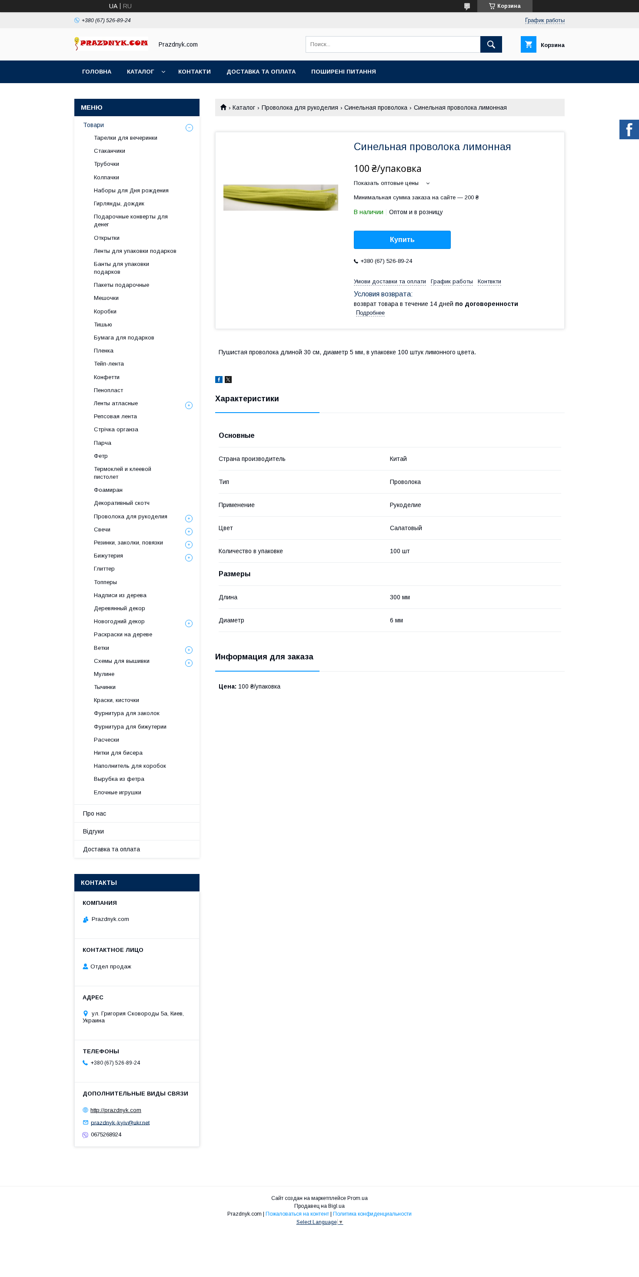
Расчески (106, 739)
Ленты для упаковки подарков (135, 251)
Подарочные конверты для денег (131, 220)
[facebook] (219, 380)
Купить (402, 239)
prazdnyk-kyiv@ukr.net (120, 1122)
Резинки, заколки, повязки (128, 542)
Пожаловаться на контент (297, 1214)
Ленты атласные (116, 403)
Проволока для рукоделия (300, 107)
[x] (228, 380)
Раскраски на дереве (123, 634)
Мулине (104, 674)
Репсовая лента (115, 416)
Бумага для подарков (124, 337)
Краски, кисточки (116, 700)
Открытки (107, 238)
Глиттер (104, 568)
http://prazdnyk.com (115, 1110)
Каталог (140, 71)
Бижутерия (108, 555)
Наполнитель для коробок (130, 766)
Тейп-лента (109, 363)
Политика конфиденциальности (372, 1214)
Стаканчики (109, 151)
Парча (102, 443)
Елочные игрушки (117, 792)
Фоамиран (108, 490)
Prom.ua (357, 1198)
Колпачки (106, 177)
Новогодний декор (119, 621)
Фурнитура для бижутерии (130, 726)
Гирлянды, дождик (119, 203)
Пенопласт (108, 390)
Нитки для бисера (118, 752)
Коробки (105, 311)
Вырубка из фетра (119, 779)
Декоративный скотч (122, 503)
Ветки (101, 648)
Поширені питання (343, 71)
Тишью (103, 324)
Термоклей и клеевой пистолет (122, 473)
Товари (93, 124)
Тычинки (105, 687)
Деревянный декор (119, 608)
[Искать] (491, 44)
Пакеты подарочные (121, 285)
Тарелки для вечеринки (125, 137)
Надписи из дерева (120, 595)
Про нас (94, 813)
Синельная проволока (375, 107)
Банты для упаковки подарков (121, 268)
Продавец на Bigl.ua (319, 1206)
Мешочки (106, 298)
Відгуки (93, 831)
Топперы (105, 582)
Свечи (102, 529)
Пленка (103, 350)
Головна (96, 71)
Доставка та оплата (261, 71)
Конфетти (107, 377)
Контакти (194, 71)
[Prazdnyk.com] (111, 48)
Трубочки (106, 164)
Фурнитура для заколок (127, 713)
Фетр (101, 456)
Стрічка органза (116, 429)
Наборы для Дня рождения (131, 190)
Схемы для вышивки (122, 661)
